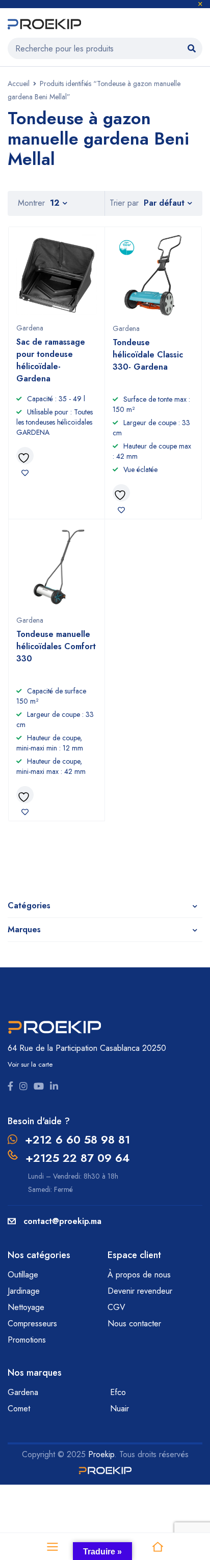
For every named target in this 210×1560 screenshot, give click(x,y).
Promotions (27, 1340)
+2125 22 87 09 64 (77, 1158)
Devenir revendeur (141, 1291)
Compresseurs (34, 1323)
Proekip (101, 1454)
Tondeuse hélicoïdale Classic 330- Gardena (148, 355)
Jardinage (25, 1291)
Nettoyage (27, 1307)
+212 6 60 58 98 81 (77, 1139)
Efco (118, 1392)
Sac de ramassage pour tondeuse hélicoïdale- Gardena (50, 360)
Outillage (24, 1274)
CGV (116, 1307)
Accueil (19, 83)
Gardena (29, 328)
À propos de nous (139, 1274)
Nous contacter (136, 1323)
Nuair (119, 1408)
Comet (19, 1408)
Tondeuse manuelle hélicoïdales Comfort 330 (56, 646)
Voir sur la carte (30, 1064)
